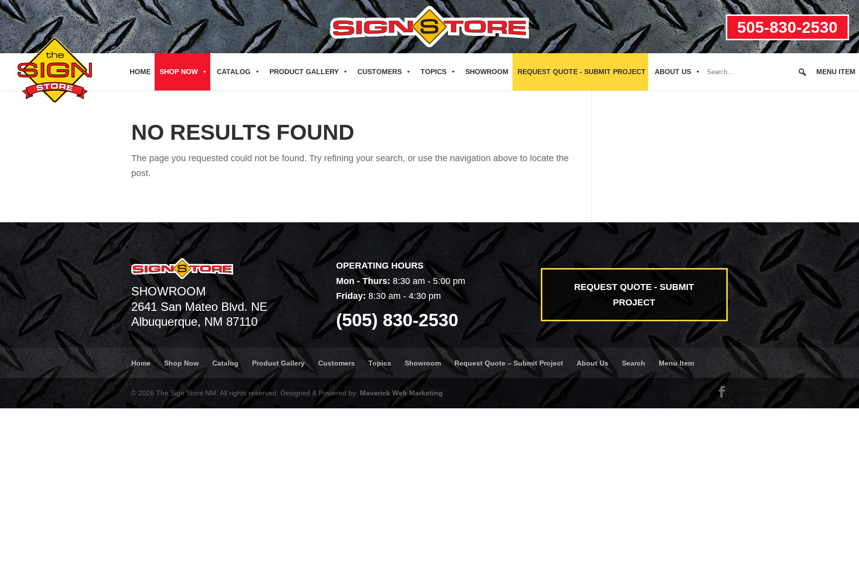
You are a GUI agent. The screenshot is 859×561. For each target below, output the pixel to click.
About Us (673, 72)
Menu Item (836, 72)
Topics (433, 72)
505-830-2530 (787, 27)
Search (633, 363)
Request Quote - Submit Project (581, 72)
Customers (379, 72)
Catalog (234, 72)
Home (140, 72)
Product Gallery (304, 72)
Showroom (487, 72)
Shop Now (179, 72)
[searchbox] (757, 72)
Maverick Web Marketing (401, 393)
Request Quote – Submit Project (508, 363)
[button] (802, 72)
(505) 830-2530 (397, 320)
